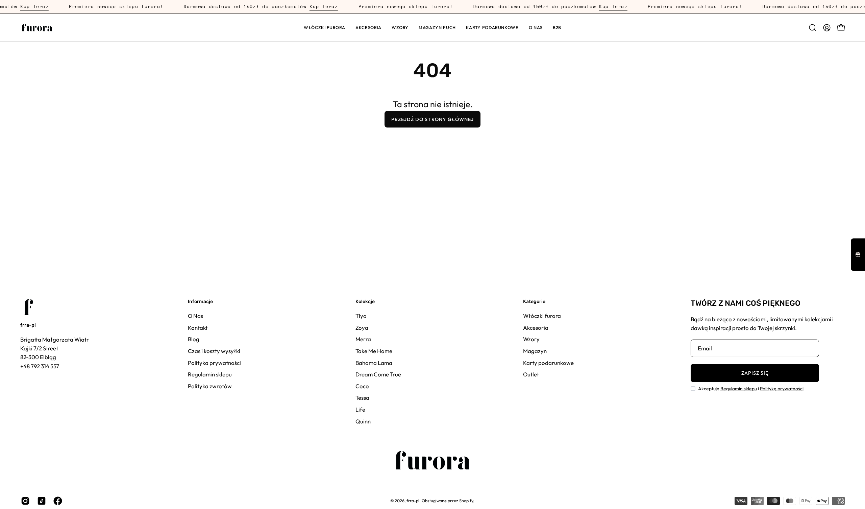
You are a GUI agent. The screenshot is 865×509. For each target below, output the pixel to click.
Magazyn (535, 350)
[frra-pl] (37, 28)
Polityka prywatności (214, 362)
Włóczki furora (542, 315)
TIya (361, 315)
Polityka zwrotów (210, 385)
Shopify (466, 500)
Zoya (361, 327)
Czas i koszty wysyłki (214, 350)
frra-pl (28, 325)
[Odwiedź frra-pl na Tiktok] (40, 501)
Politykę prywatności (782, 389)
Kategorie (534, 301)
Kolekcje (365, 301)
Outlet (531, 374)
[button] (368, 28)
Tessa (362, 397)
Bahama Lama (373, 362)
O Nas (195, 315)
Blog (193, 339)
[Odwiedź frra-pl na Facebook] (56, 501)
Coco (362, 385)
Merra (363, 339)
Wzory (531, 339)
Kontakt (197, 327)
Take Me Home (373, 350)
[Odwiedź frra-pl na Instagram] (24, 501)
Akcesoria (535, 327)
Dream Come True (378, 374)
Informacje (200, 301)
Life (360, 409)
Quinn (363, 420)
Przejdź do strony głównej (432, 119)
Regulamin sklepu (210, 374)
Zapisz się (755, 373)
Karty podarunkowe (548, 362)
